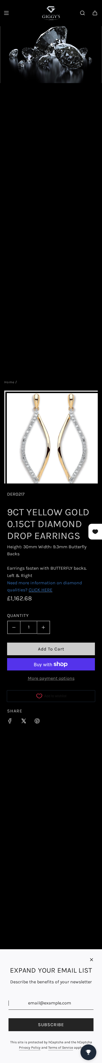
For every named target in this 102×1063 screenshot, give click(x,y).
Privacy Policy (30, 1047)
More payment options (51, 678)
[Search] (82, 13)
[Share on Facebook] (10, 722)
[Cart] (95, 13)
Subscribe (51, 1024)
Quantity (18, 615)
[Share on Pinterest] (37, 722)
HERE (46, 589)
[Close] (91, 959)
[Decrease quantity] (13, 627)
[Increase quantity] (43, 627)
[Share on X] (23, 722)
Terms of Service (60, 1047)
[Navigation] (6, 13)
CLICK (34, 589)
